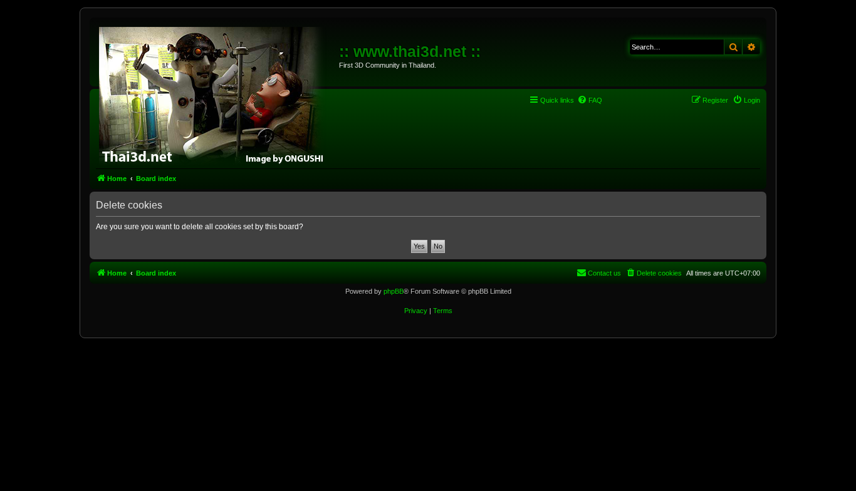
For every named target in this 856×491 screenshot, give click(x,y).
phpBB (394, 291)
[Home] (216, 94)
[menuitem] (589, 100)
